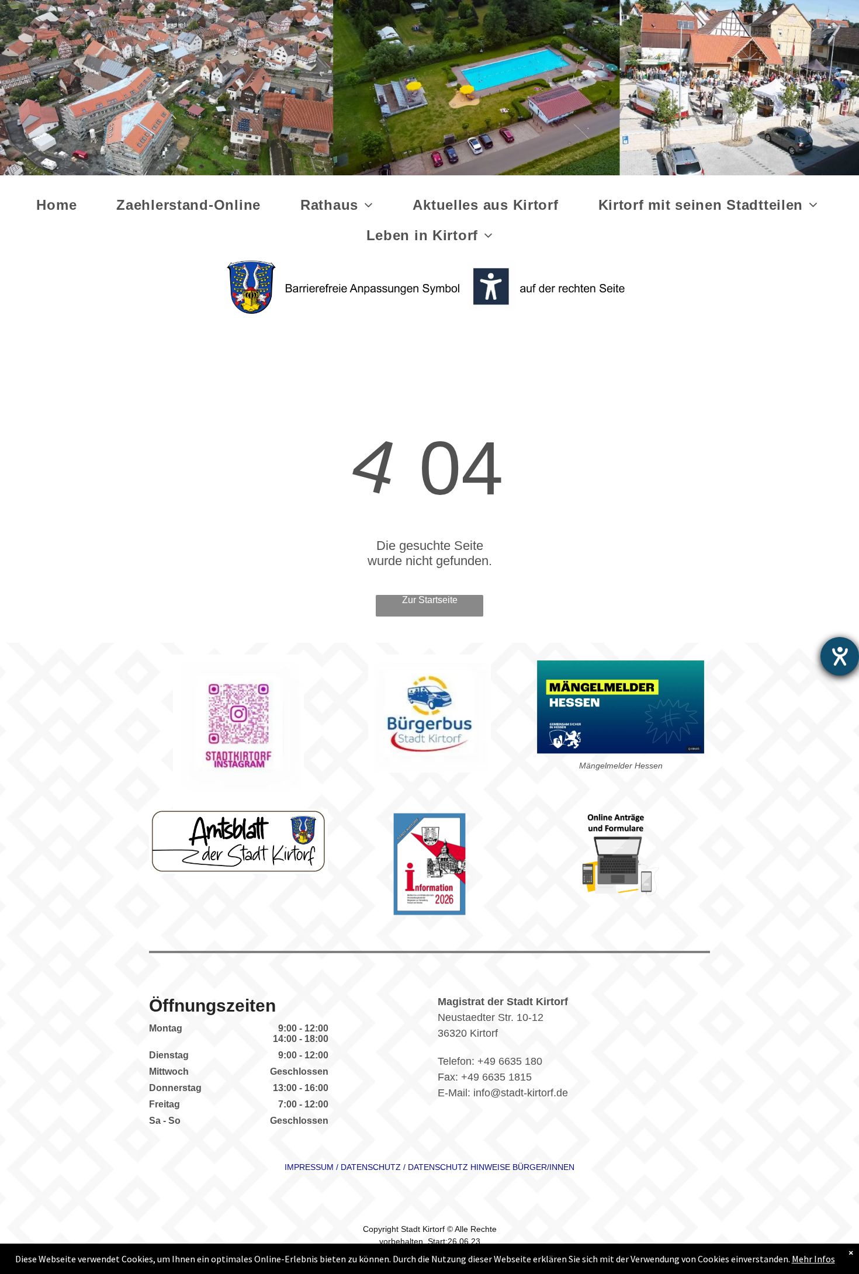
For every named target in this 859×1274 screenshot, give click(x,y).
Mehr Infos (813, 1259)
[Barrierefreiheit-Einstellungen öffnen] (839, 656)
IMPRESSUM (309, 1167)
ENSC (367, 1167)
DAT (348, 1167)
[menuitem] (59, 205)
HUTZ (390, 1167)
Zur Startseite (430, 600)
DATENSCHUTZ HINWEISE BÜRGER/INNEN (491, 1167)
